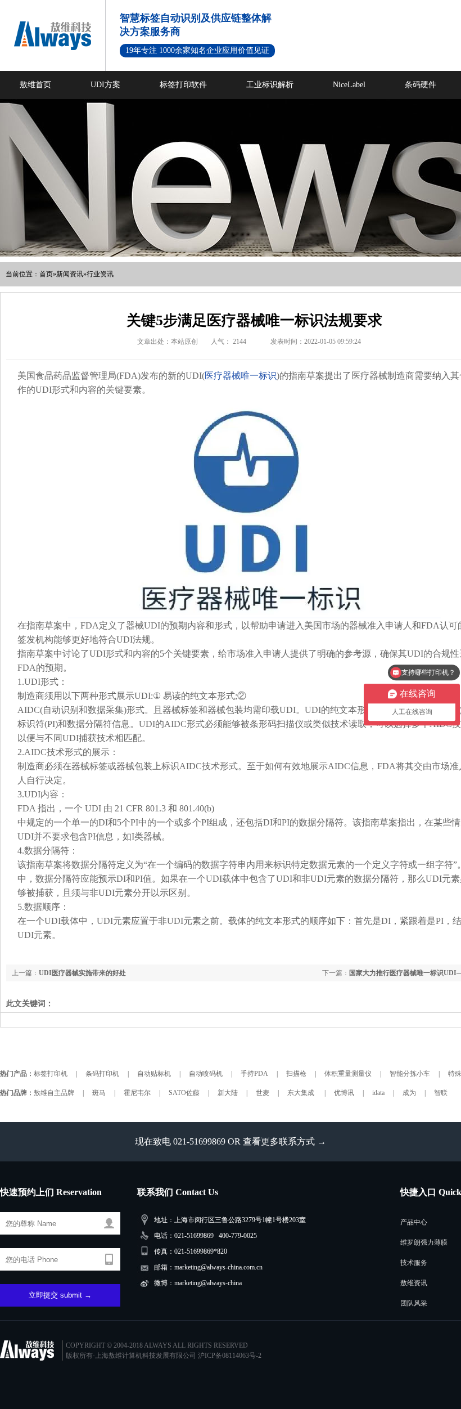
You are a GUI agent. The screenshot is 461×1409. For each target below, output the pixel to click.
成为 (409, 1093)
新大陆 (228, 1093)
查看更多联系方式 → (284, 1141)
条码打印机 (102, 1074)
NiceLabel (349, 84)
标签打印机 (50, 1074)
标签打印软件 (183, 84)
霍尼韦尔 (137, 1093)
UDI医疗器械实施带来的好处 (82, 973)
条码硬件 (420, 84)
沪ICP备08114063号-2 (229, 1355)
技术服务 (413, 1263)
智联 (441, 1093)
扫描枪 (296, 1074)
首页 (46, 274)
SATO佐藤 (184, 1093)
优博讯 (344, 1093)
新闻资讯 (69, 274)
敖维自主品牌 (54, 1093)
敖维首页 (35, 84)
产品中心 (413, 1222)
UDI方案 (105, 84)
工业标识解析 (269, 84)
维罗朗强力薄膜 (424, 1242)
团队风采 (413, 1303)
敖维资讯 (413, 1283)
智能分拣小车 (410, 1074)
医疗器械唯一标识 (241, 375)
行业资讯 (100, 274)
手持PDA (254, 1074)
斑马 (99, 1093)
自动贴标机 (154, 1074)
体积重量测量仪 (348, 1074)
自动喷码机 (206, 1074)
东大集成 (301, 1093)
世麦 (262, 1093)
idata (378, 1093)
